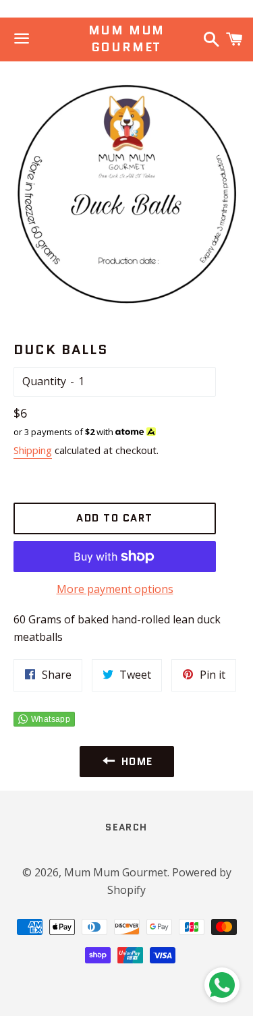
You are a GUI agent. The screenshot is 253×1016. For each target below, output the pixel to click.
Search (126, 827)
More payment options (115, 589)
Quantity (44, 381)
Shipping (32, 450)
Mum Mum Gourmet (126, 39)
